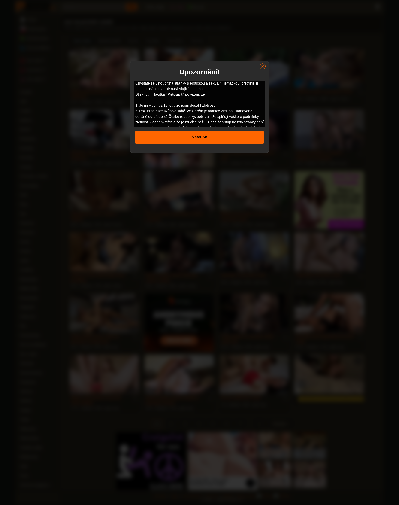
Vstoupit (199, 137)
